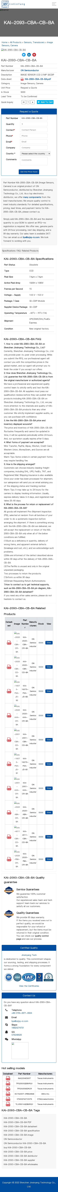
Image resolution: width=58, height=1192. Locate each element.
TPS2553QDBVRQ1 (24, 1083)
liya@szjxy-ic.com (31, 237)
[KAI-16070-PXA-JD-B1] (9, 765)
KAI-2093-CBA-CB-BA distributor (20, 1156)
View (49, 642)
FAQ (19, 250)
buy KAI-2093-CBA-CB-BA (17, 1147)
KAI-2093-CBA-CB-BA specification (22, 1130)
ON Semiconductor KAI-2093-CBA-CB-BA (25, 1143)
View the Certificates (29, 986)
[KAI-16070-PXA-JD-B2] (9, 692)
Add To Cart (46, 102)
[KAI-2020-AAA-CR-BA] (9, 717)
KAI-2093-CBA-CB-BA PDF (17, 1122)
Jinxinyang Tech (29, 955)
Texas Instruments (45, 1078)
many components (32, 197)
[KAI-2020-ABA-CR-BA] (9, 814)
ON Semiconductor (30, 70)
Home (4, 42)
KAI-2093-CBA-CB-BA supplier (19, 1160)
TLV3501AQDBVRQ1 (24, 1104)
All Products (15, 42)
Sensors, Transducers (34, 42)
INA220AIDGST (24, 1078)
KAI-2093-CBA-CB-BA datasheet (20, 1126)
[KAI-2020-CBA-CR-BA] (9, 644)
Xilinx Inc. (45, 1094)
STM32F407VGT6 (24, 1099)
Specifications (8, 250)
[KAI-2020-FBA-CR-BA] (9, 860)
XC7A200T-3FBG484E (24, 1094)
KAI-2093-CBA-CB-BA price (18, 1151)
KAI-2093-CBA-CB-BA (15, 1118)
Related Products (30, 250)
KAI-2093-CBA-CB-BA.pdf (38, 79)
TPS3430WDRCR (24, 1088)
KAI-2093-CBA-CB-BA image (18, 1135)
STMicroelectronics (45, 1099)
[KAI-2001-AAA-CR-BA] (9, 789)
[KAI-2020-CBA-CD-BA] (9, 668)
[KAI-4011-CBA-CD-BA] (9, 838)
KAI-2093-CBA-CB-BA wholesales (21, 1164)
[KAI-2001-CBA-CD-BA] (9, 741)
